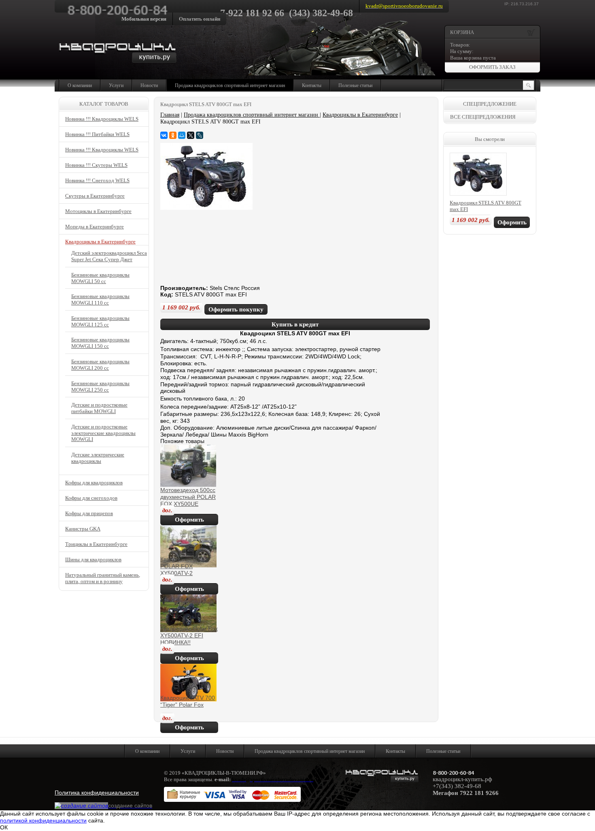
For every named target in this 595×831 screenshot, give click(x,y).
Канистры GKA (82, 529)
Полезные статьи (355, 85)
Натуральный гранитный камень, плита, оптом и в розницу (102, 578)
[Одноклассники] (172, 135)
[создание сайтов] (81, 805)
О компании (80, 85)
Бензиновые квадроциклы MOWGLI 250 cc (100, 386)
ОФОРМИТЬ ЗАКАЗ (492, 67)
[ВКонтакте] (164, 135)
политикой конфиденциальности (43, 820)
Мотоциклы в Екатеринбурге (98, 211)
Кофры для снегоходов (91, 498)
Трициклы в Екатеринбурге (96, 544)
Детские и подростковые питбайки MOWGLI (99, 408)
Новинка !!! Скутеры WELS (96, 165)
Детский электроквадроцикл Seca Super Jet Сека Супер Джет (109, 256)
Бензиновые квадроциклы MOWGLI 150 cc (100, 343)
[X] (190, 135)
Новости (149, 85)
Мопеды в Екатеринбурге (94, 227)
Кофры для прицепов (89, 513)
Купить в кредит (295, 324)
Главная (169, 115)
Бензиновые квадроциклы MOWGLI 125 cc (100, 321)
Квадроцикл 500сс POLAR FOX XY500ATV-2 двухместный (184, 569)
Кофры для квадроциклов (94, 482)
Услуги (116, 85)
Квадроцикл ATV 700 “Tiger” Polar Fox (187, 701)
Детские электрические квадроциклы (97, 458)
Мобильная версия (143, 19)
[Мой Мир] (181, 135)
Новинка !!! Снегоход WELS (97, 180)
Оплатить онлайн (199, 19)
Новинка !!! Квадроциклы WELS (101, 119)
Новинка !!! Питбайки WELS (97, 134)
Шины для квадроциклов (93, 559)
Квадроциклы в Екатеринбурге (360, 115)
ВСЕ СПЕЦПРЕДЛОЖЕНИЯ (483, 117)
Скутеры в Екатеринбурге (95, 196)
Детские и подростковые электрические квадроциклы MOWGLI (103, 433)
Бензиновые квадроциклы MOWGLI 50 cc (100, 278)
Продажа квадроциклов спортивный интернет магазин (230, 85)
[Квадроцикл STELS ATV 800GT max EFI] (206, 208)
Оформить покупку (236, 309)
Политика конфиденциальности (97, 792)
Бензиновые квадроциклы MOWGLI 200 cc (100, 364)
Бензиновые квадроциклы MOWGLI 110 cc (100, 299)
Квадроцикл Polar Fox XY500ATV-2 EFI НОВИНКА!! (189, 635)
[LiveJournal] (199, 135)
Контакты (311, 85)
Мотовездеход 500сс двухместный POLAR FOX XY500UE (188, 497)
